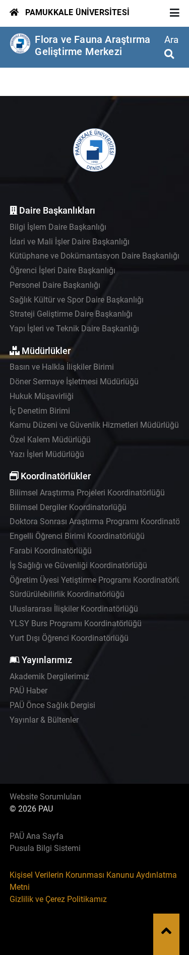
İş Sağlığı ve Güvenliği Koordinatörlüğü (78, 565)
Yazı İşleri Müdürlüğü (47, 454)
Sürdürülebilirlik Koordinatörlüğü (67, 594)
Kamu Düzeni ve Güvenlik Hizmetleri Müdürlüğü (94, 425)
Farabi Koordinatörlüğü (51, 551)
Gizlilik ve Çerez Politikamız (58, 899)
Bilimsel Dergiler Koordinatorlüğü (68, 507)
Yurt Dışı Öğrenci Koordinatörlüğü (69, 638)
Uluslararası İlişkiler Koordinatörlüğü (74, 609)
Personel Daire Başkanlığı (55, 285)
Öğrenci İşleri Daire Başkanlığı (62, 270)
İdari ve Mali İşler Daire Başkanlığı (70, 241)
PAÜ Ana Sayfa (37, 836)
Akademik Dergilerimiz (49, 676)
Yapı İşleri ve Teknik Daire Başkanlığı (74, 328)
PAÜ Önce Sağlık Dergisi (52, 705)
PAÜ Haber (28, 690)
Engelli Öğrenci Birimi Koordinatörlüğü (77, 536)
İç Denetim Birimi (40, 411)
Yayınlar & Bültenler (44, 720)
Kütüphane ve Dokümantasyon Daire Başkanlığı (94, 256)
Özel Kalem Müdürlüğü (50, 439)
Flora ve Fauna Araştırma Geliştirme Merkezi (92, 45)
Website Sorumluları (45, 796)
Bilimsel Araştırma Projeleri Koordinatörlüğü (87, 492)
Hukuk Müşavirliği (42, 396)
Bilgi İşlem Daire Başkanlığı (58, 227)
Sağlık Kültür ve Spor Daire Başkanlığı (77, 300)
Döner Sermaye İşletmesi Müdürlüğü (74, 381)
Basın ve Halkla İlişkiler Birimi (62, 367)
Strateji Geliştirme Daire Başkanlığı (71, 314)
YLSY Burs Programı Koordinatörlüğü (76, 623)
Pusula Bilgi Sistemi (45, 848)
